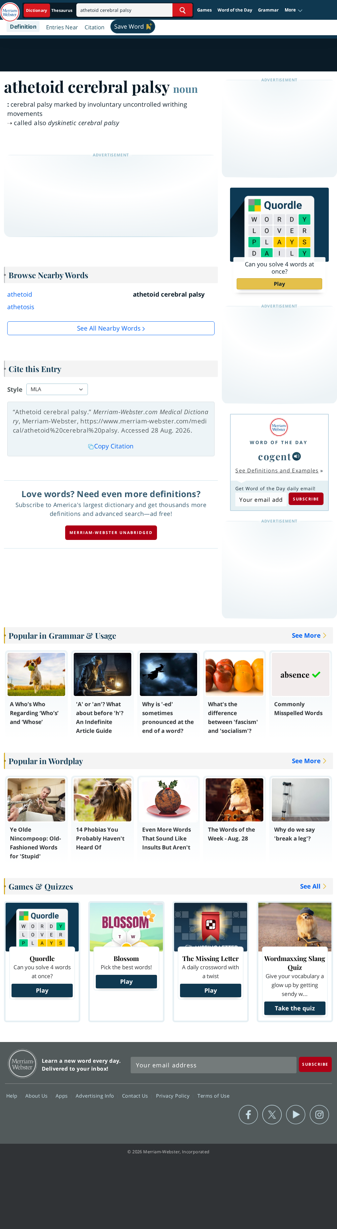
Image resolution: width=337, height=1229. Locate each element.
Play (279, 283)
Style (14, 389)
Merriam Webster (22, 1063)
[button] (293, 10)
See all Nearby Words (109, 328)
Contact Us (136, 1095)
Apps (62, 1095)
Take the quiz (295, 1008)
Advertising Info (96, 1095)
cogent (274, 456)
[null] (296, 456)
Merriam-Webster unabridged (111, 532)
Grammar (268, 10)
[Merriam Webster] (279, 427)
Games (204, 10)
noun (185, 88)
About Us (37, 1095)
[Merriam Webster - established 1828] (10, 8)
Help (12, 1095)
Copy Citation (114, 446)
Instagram (319, 1115)
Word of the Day (235, 10)
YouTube (295, 1115)
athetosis (20, 307)
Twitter (272, 1115)
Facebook (248, 1115)
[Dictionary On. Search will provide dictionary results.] (49, 10)
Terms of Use (213, 1095)
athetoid (19, 294)
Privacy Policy (173, 1095)
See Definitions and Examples (277, 470)
